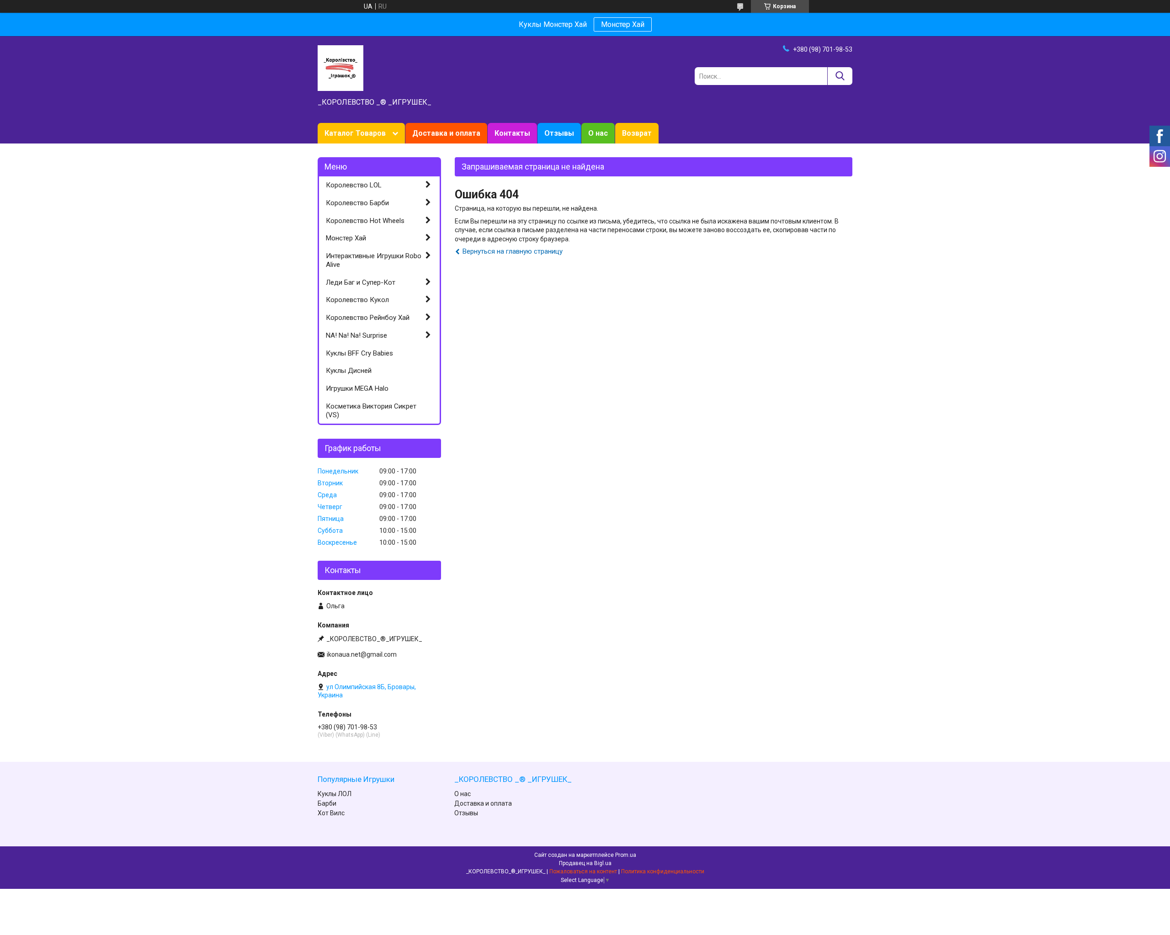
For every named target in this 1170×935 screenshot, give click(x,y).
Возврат (637, 133)
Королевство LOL (354, 185)
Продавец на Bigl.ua (585, 863)
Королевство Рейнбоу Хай (368, 317)
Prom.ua (625, 855)
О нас (598, 133)
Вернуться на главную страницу (513, 251)
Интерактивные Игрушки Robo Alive (373, 260)
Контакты (512, 133)
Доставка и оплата (446, 133)
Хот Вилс (331, 813)
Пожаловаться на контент (583, 871)
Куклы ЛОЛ (334, 793)
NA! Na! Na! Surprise (356, 335)
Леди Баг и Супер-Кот (360, 282)
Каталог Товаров (355, 133)
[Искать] (839, 76)
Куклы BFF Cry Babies (359, 353)
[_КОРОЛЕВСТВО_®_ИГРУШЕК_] (340, 67)
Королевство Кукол (357, 300)
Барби (327, 803)
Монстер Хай (622, 24)
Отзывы (559, 133)
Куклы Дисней (349, 371)
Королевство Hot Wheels (365, 221)
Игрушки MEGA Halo (357, 388)
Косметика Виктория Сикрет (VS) (371, 410)
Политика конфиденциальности (662, 871)
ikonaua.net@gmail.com (362, 654)
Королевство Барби (357, 203)
